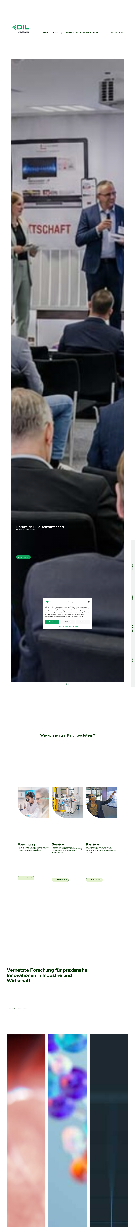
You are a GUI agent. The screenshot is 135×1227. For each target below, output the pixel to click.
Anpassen (82, 622)
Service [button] (69, 33)
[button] (89, 602)
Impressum (75, 626)
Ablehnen (67, 622)
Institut (132, 659)
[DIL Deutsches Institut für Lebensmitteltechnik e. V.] (20, 27)
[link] (33, 834)
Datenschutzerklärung (64, 626)
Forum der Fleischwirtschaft (40, 527)
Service (132, 597)
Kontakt (120, 32)
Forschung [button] (57, 33)
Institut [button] (46, 33)
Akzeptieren (52, 622)
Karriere (114, 32)
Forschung (132, 628)
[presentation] (14, 339)
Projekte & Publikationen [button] (87, 33)
